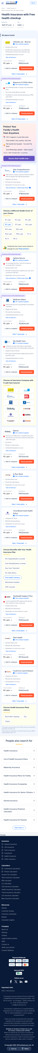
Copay (7, 721)
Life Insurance (9, 847)
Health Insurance (11, 8)
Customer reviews (8, 911)
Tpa (25, 716)
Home (3, 8)
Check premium (27, 68)
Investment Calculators (12, 868)
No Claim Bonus (10, 573)
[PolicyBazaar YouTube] (26, 981)
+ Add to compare (10, 68)
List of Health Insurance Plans (16, 759)
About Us (5, 929)
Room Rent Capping (12, 716)
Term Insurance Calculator (11, 877)
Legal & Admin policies (9, 938)
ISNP (3, 941)
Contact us (5, 944)
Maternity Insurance (12, 767)
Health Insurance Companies (15, 784)
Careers (4, 935)
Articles (4, 908)
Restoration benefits (12, 582)
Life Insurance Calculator (10, 886)
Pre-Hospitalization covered (15, 559)
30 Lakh (9, 234)
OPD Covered (10, 587)
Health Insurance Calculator (11, 889)
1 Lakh (8, 220)
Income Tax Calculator (9, 874)
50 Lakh (20, 234)
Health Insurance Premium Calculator (14, 810)
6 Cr (15, 239)
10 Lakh (29, 224)
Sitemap (4, 932)
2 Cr (7, 239)
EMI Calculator (7, 880)
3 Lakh (28, 220)
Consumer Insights (8, 920)
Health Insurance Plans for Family (17, 776)
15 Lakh (9, 229)
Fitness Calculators (10, 871)
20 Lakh (20, 229)
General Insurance (10, 844)
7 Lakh (18, 224)
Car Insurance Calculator (10, 895)
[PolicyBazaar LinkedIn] (21, 981)
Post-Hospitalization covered (15, 563)
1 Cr (29, 234)
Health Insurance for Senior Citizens (18, 792)
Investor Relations (8, 950)
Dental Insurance (10, 801)
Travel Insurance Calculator (11, 892)
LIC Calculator (6, 883)
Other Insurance (9, 859)
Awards (4, 917)
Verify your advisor (8, 947)
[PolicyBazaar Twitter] (16, 981)
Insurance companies (9, 914)
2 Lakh (18, 220)
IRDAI (3, 991)
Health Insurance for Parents (15, 820)
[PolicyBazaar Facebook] (11, 981)
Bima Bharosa (11, 991)
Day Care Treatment (12, 568)
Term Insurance (9, 850)
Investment (8, 853)
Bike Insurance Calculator (10, 898)
